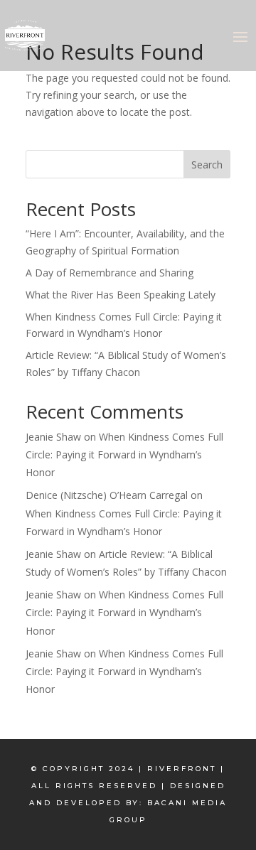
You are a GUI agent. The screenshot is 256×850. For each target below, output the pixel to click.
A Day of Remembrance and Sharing (109, 272)
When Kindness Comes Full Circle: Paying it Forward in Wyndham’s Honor (124, 454)
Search (207, 164)
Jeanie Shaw (53, 436)
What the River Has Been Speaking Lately (120, 294)
